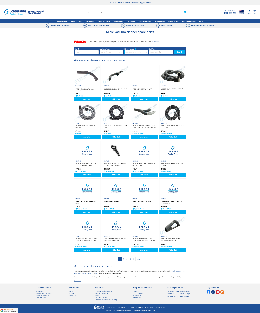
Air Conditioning (89, 21)
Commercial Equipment (188, 21)
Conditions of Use (160, 307)
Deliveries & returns (42, 295)
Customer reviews (101, 297)
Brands (201, 21)
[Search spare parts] (185, 12)
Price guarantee (138, 293)
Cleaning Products (173, 21)
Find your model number (103, 291)
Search (179, 52)
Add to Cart (87, 99)
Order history (73, 295)
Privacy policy (137, 295)
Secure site (137, 297)
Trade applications (101, 293)
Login (71, 291)
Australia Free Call (116, 307)
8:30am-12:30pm (185, 294)
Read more (77, 281)
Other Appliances (160, 21)
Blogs (97, 295)
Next (138, 259)
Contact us (39, 291)
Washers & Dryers (76, 21)
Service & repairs (41, 297)
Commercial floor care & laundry (106, 300)
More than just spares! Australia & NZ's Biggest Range (130, 2)
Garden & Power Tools (145, 21)
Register (72, 293)
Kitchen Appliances (62, 21)
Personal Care (131, 21)
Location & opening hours (44, 293)
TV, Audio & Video (118, 21)
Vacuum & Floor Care (104, 21)
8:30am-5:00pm (185, 291)
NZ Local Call (135, 307)
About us (136, 291)
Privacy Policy (149, 307)
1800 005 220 (230, 13)
